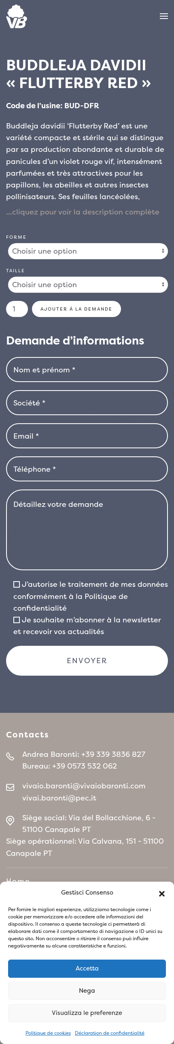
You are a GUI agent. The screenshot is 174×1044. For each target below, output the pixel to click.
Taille (15, 270)
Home (18, 881)
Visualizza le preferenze (87, 1013)
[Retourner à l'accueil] (16, 16)
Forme (16, 237)
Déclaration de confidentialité (109, 1033)
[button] (162, 893)
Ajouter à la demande (76, 309)
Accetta (87, 968)
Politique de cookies (48, 1033)
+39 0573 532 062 (84, 766)
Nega (87, 990)
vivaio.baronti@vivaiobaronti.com (84, 785)
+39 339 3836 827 (113, 754)
